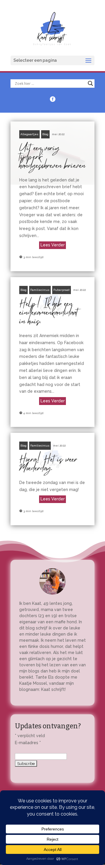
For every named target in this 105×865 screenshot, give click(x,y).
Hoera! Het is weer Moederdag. (52, 479)
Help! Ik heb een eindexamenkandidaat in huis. (52, 352)
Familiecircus (40, 289)
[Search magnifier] (90, 83)
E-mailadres (28, 742)
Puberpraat (61, 289)
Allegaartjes (29, 134)
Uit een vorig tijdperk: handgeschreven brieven (52, 196)
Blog (45, 134)
